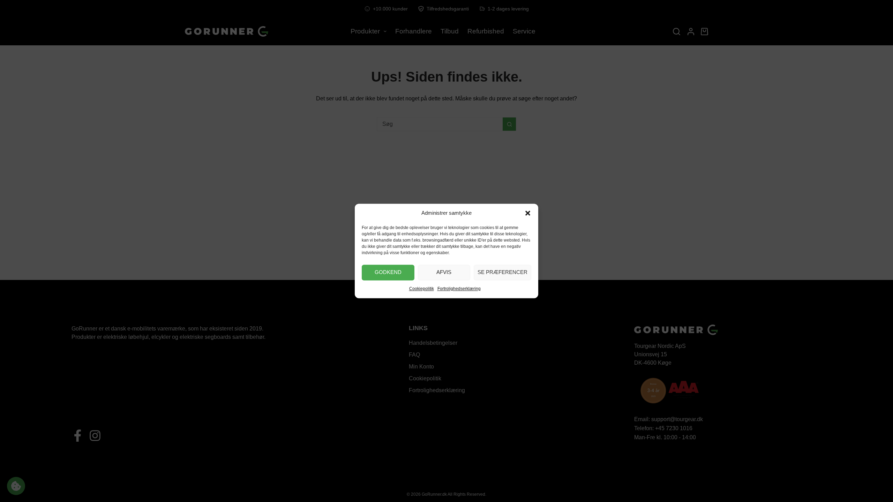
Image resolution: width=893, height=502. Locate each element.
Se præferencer (502, 272)
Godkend (388, 272)
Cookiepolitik (421, 288)
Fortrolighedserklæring (459, 288)
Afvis (443, 272)
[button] (527, 213)
